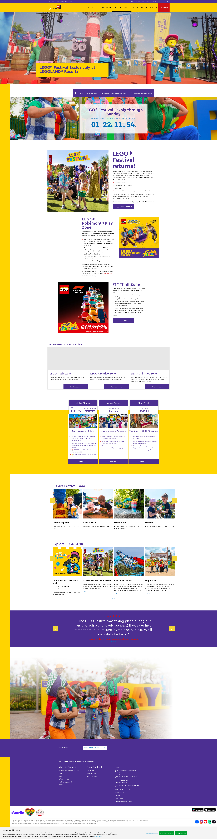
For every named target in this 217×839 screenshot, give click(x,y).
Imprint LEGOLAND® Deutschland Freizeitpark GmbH (125, 771)
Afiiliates (61, 785)
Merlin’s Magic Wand (65, 782)
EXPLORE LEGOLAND (69, 761)
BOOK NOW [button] (164, 8)
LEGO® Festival (90, 761)
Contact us (154, 2)
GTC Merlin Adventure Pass (123, 790)
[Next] (174, 500)
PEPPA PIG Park (135, 2)
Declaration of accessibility (123, 801)
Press (60, 773)
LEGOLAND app (107, 274)
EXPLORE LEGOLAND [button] (121, 8)
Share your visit (92, 776)
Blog (60, 776)
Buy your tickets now (123, 207)
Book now (123, 321)
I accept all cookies (181, 833)
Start (60, 761)
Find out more (75, 387)
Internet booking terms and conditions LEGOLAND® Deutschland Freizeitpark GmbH (127, 776)
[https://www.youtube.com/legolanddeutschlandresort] (205, 822)
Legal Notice (119, 798)
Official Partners (64, 779)
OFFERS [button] (152, 8)
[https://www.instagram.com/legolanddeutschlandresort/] (201, 822)
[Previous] (52, 500)
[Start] (30, 812)
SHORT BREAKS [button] (103, 8)
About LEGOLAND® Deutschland (69, 770)
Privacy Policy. (98, 836)
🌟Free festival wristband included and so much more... (84, 456)
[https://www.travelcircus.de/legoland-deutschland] (40, 812)
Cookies (117, 795)
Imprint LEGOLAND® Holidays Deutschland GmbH (124, 781)
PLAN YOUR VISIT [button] (139, 8)
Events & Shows (80, 761)
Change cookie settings (152, 833)
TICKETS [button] (90, 8)
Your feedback (91, 773)
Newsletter (145, 2)
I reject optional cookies (166, 833)
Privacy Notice (119, 793)
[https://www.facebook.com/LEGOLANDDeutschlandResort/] (197, 822)
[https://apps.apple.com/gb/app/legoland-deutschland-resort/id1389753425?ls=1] (210, 810)
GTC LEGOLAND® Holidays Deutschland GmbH (127, 786)
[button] (113, 599)
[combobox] (95, 748)
